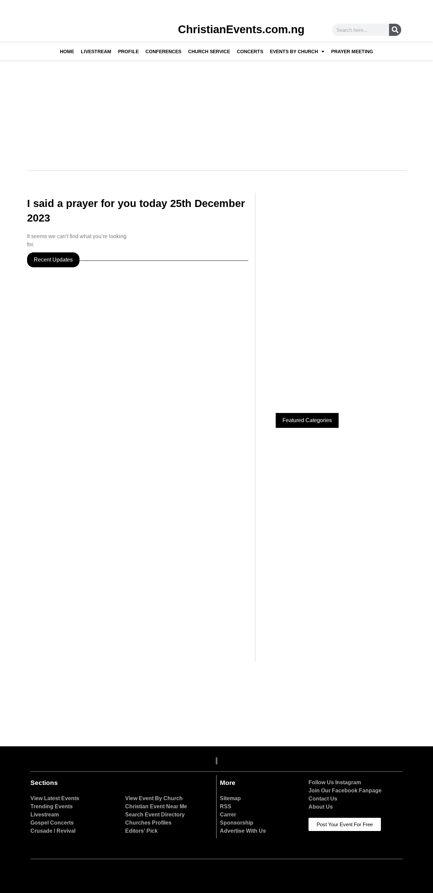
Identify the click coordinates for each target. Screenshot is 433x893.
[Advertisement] (216, 111)
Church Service (209, 51)
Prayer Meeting (352, 51)
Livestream (96, 51)
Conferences (163, 51)
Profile (128, 51)
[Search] (395, 30)
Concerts (250, 51)
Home (67, 51)
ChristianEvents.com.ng (241, 29)
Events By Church (294, 51)
